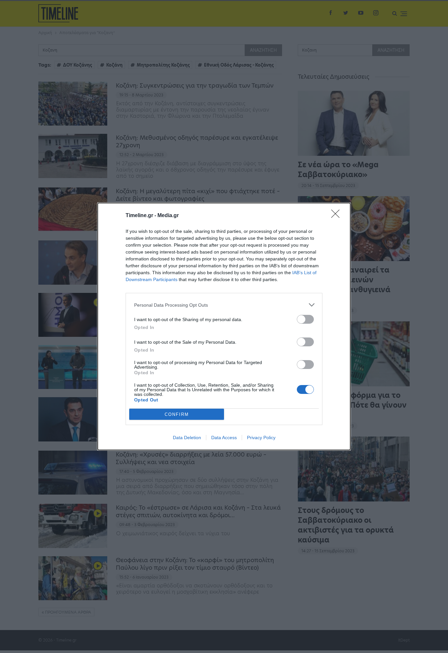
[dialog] (224, 326)
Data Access (224, 437)
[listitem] (224, 304)
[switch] (305, 319)
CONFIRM (177, 414)
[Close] (337, 216)
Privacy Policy (261, 437)
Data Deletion (187, 437)
